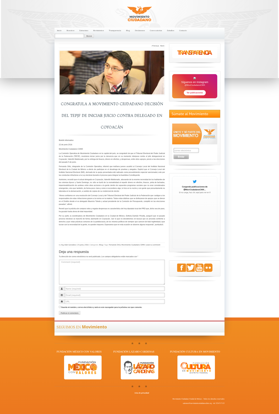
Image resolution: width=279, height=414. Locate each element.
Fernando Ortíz (115, 245)
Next (162, 46)
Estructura (83, 30)
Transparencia (115, 30)
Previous (155, 46)
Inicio (59, 30)
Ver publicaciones (195, 93)
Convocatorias (156, 30)
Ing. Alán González (68, 245)
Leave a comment (153, 245)
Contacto (183, 30)
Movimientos (98, 30)
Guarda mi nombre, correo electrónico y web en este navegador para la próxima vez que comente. (101, 307)
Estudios (170, 30)
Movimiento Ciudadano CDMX (133, 245)
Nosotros (70, 30)
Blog (128, 30)
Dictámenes (140, 30)
